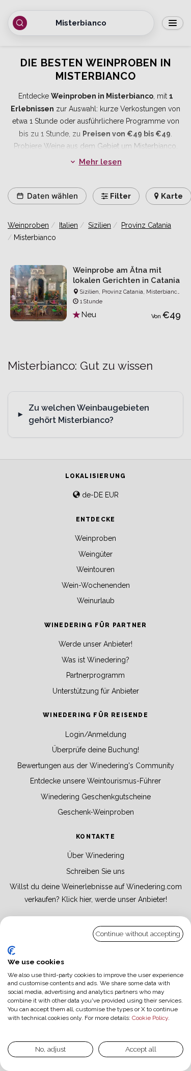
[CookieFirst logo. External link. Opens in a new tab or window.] (11, 950)
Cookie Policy (150, 1017)
